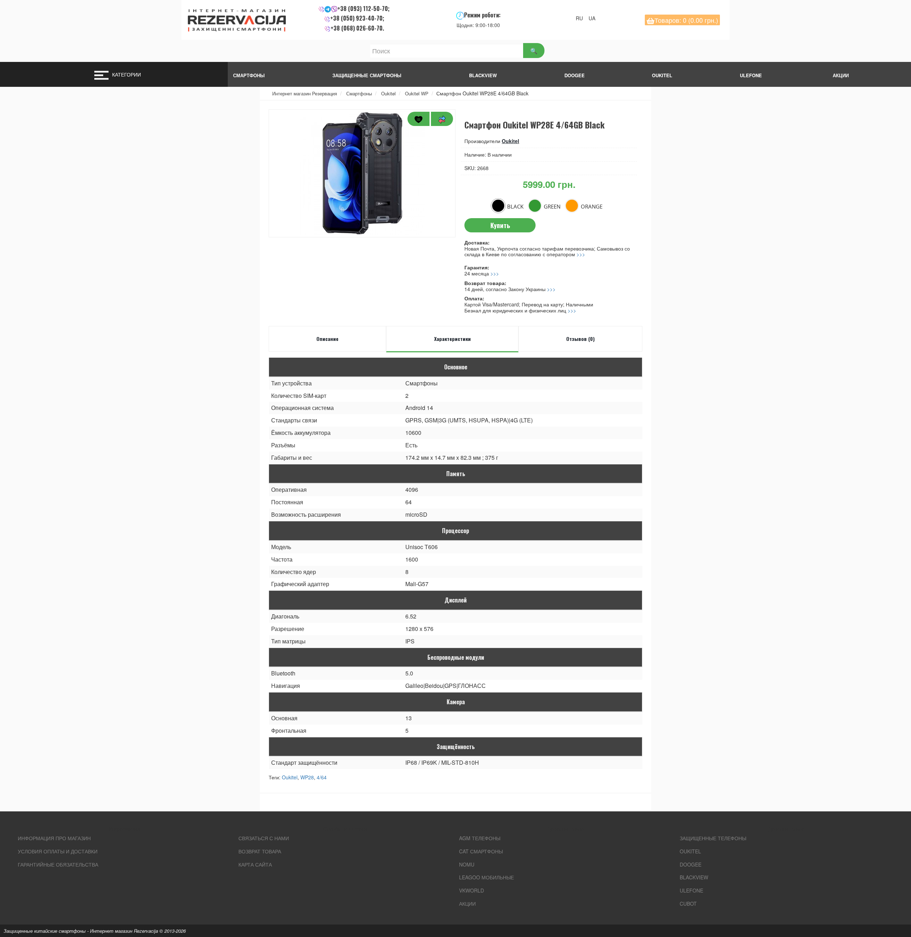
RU (581, 18)
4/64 (322, 777)
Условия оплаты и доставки (58, 851)
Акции (467, 903)
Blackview (483, 75)
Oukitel (662, 75)
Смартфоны (249, 75)
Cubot (688, 903)
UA (594, 18)
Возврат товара (259, 851)
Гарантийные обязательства (58, 864)
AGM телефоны (479, 838)
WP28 (307, 777)
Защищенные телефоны (713, 838)
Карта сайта (255, 864)
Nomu (466, 864)
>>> (580, 254)
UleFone (691, 890)
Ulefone (751, 75)
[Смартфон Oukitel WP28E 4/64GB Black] (362, 173)
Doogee (574, 75)
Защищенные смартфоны (366, 75)
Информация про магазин (54, 838)
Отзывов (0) (580, 338)
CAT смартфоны (481, 851)
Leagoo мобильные (486, 877)
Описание (327, 338)
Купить (500, 225)
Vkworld (471, 890)
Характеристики (452, 338)
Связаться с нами (263, 838)
